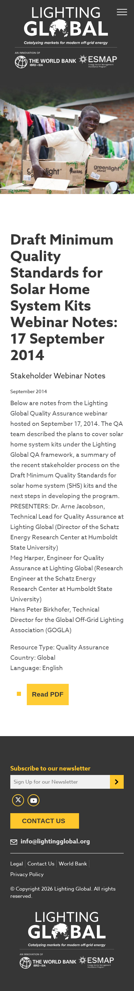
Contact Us (43, 821)
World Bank (73, 864)
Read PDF (48, 694)
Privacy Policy (27, 874)
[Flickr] (33, 800)
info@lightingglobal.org (55, 841)
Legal (16, 864)
